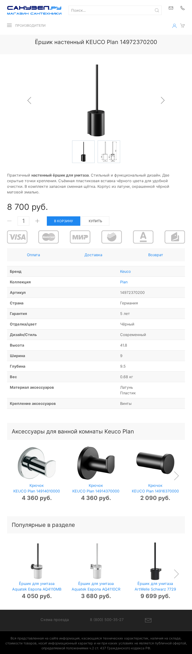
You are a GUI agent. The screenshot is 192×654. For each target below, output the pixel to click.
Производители (30, 25)
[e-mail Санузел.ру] (171, 7)
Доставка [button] (93, 254)
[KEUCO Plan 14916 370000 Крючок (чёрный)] (155, 463)
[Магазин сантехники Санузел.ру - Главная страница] (31, 10)
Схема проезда (55, 619)
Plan (124, 282)
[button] (9, 25)
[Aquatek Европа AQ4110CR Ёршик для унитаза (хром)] (95, 561)
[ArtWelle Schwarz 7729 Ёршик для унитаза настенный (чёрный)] (155, 561)
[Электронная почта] (148, 619)
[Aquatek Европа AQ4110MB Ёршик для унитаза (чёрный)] (36, 561)
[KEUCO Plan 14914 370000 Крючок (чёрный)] (95, 463)
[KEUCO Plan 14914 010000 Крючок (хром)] (36, 463)
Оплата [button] (33, 254)
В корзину (63, 221)
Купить (95, 221)
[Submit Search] (157, 10)
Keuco (125, 271)
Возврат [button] (155, 254)
